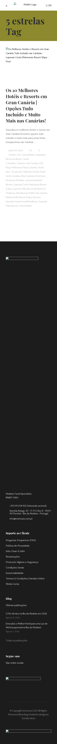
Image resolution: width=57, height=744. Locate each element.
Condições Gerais (15, 567)
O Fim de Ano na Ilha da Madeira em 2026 (26, 613)
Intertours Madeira (15, 180)
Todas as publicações (16, 640)
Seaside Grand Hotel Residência (22, 201)
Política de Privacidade (17, 545)
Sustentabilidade (14, 573)
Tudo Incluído (25, 205)
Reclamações (13, 556)
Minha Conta (12, 584)
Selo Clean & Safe (15, 551)
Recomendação (14, 159)
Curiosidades (28, 154)
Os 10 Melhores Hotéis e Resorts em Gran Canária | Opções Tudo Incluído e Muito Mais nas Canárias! (26, 105)
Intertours (40, 176)
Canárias (21, 163)
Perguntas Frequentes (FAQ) (21, 540)
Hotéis (33, 167)
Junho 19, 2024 (15, 150)
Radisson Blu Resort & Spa (19, 197)
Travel (26, 159)
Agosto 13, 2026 (13, 617)
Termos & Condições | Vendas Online (25, 578)
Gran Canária (32, 163)
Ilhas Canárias (28, 176)
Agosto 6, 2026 (12, 631)
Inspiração (41, 154)
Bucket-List (15, 154)
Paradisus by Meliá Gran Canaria (31, 193)
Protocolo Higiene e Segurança (22, 562)
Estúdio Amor (28, 718)
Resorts (37, 197)
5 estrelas (11, 163)
